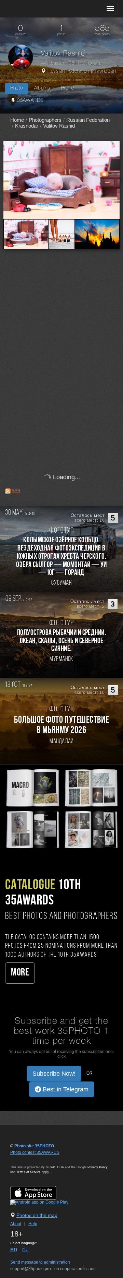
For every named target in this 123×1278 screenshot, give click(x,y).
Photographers (45, 120)
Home (17, 120)
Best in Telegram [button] (64, 1089)
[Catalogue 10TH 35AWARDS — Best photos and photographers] (61, 808)
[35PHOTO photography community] (31, 9)
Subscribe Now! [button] (54, 1073)
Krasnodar (103, 71)
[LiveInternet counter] (25, 1159)
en (13, 1249)
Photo (16, 88)
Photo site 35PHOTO (34, 1146)
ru (25, 1249)
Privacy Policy (97, 1167)
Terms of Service (28, 1172)
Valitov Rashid (59, 126)
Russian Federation (68, 71)
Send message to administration (40, 1262)
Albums (42, 88)
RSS (16, 490)
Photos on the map (36, 1215)
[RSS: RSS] (8, 491)
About (15, 1223)
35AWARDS (30, 100)
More (20, 973)
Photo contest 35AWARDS (34, 1152)
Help (32, 1223)
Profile (67, 88)
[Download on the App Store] (40, 1193)
